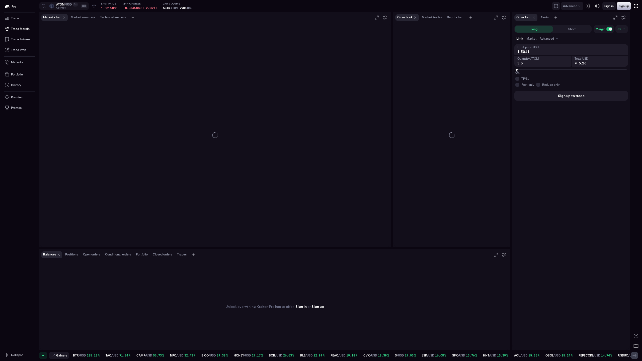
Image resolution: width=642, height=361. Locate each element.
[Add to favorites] (94, 6)
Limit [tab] (519, 39)
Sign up (317, 306)
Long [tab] (534, 29)
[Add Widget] (556, 6)
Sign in (301, 306)
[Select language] (597, 6)
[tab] (549, 38)
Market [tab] (531, 39)
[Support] (636, 336)
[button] (64, 6)
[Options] (384, 17)
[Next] (634, 355)
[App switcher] (636, 6)
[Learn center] (636, 346)
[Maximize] (376, 17)
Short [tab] (572, 29)
